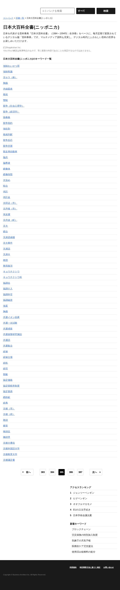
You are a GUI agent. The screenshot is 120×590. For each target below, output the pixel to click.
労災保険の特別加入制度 (85, 535)
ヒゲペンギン (78, 498)
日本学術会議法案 (81, 515)
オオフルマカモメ (81, 504)
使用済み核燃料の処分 (83, 551)
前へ (28, 472)
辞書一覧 (20, 18)
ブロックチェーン (81, 529)
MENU (6, 3)
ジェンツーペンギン (82, 492)
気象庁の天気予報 (81, 540)
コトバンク (18, 11)
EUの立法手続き (80, 509)
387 (80, 472)
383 (43, 472)
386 (71, 472)
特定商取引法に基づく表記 (90, 567)
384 (52, 472)
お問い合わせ (108, 567)
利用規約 (73, 567)
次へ (94, 472)
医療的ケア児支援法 (82, 546)
